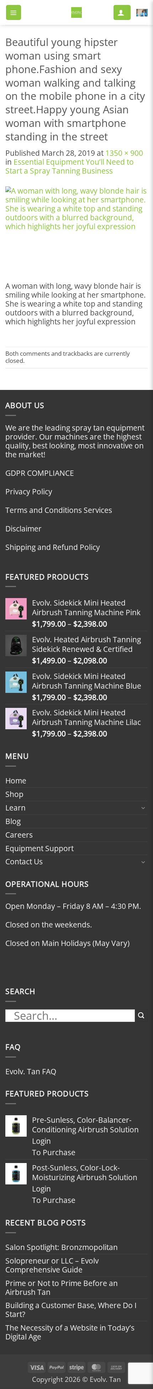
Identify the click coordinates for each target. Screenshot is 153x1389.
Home (15, 781)
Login (41, 1141)
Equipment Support (39, 848)
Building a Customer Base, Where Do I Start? (71, 1309)
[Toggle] (143, 808)
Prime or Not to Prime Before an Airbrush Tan (61, 1287)
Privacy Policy (28, 492)
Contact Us (24, 861)
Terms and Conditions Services (58, 510)
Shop (14, 794)
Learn (15, 808)
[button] (13, 12)
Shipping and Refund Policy (52, 547)
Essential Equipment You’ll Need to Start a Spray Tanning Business (69, 166)
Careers (19, 835)
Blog (13, 821)
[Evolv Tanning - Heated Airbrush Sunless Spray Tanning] (76, 12)
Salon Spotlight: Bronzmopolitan (61, 1247)
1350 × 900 (124, 153)
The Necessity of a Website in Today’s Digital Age (69, 1332)
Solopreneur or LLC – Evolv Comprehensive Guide (52, 1265)
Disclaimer (23, 529)
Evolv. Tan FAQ (30, 1071)
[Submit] (141, 1015)
